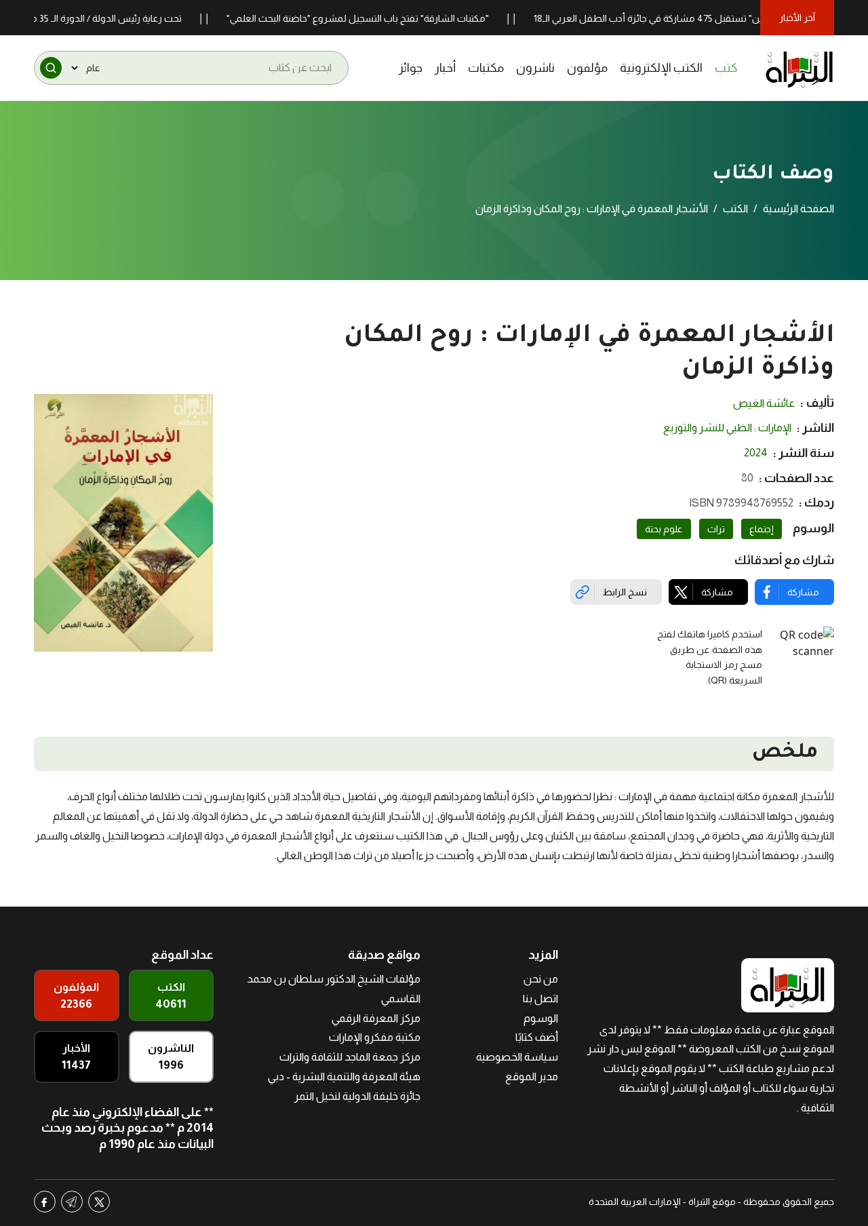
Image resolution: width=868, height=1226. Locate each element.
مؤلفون (587, 68)
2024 (756, 452)
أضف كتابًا (536, 1037)
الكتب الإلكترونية (661, 68)
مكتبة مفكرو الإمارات (374, 1037)
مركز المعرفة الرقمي (376, 1018)
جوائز (410, 68)
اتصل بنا (540, 998)
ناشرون (535, 68)
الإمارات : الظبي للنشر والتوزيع (727, 427)
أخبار (445, 68)
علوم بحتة (664, 528)
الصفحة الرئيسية (798, 208)
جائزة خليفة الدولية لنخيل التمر (357, 1096)
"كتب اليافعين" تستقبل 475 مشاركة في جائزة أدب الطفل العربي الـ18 (690, 18)
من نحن (541, 979)
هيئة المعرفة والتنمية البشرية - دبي (344, 1076)
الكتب (735, 208)
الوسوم (541, 1018)
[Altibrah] (799, 67)
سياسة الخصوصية (517, 1057)
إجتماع (761, 528)
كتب (726, 68)
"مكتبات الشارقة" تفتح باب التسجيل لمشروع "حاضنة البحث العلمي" (378, 18)
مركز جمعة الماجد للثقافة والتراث (349, 1057)
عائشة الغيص (764, 403)
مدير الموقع (531, 1076)
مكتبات (486, 68)
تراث (716, 528)
